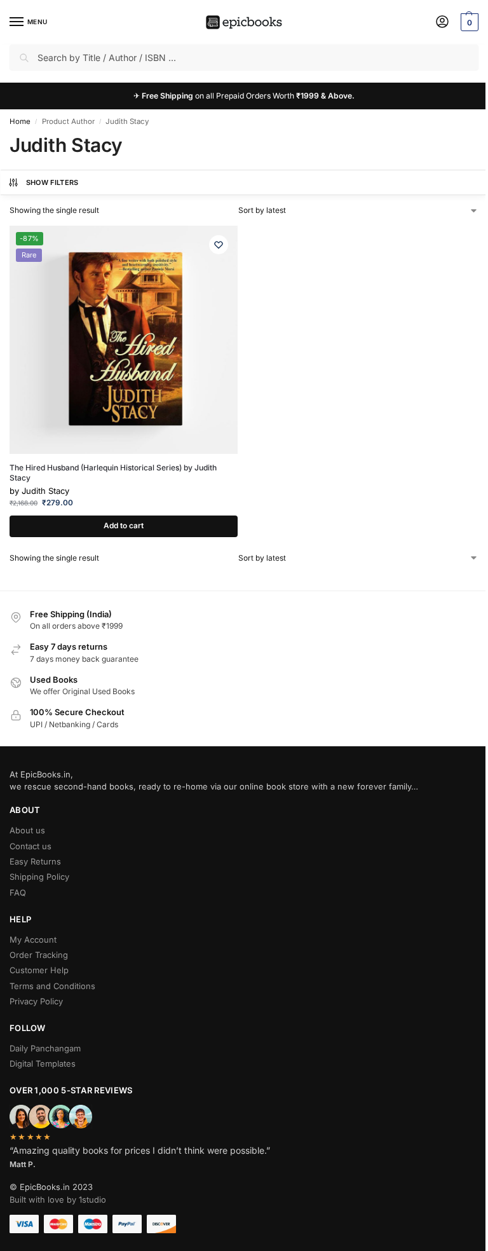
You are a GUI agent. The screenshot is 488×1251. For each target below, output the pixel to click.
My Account (33, 939)
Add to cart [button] (124, 525)
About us (27, 830)
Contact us (30, 846)
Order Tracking (39, 955)
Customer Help (39, 970)
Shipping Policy (39, 877)
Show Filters (52, 182)
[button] (468, 22)
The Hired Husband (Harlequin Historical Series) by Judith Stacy (113, 472)
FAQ (18, 892)
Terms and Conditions (52, 986)
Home (20, 121)
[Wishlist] (218, 244)
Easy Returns (35, 861)
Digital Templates (43, 1063)
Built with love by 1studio (58, 1199)
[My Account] (442, 22)
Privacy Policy (36, 1001)
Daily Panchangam (45, 1048)
